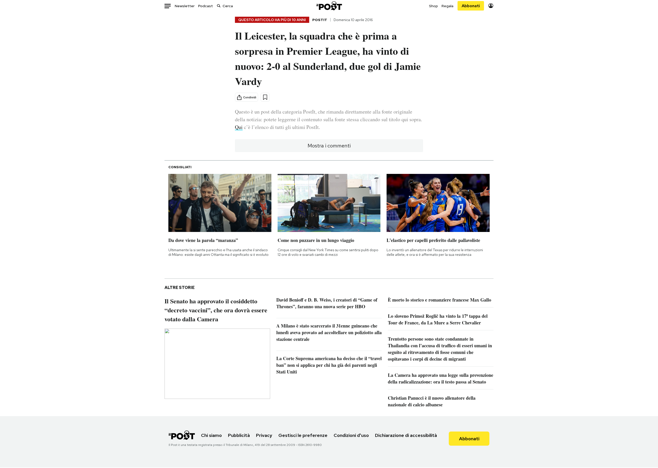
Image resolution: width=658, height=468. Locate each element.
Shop (433, 6)
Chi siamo (211, 435)
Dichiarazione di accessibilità (406, 435)
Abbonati (471, 5)
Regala (447, 6)
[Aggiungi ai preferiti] (265, 97)
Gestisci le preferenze (302, 435)
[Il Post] (329, 5)
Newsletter (185, 6)
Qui (239, 127)
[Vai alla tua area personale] (491, 5)
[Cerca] (219, 5)
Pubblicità (239, 435)
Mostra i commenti (329, 145)
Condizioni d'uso (351, 435)
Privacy (264, 435)
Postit (319, 19)
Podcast (205, 6)
